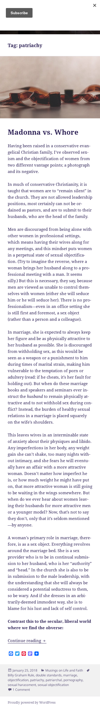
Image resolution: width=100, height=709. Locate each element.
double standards (49, 675)
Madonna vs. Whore (43, 132)
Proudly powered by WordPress (31, 702)
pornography (73, 680)
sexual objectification (53, 684)
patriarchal (54, 680)
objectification (18, 680)
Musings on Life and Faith (64, 670)
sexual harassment (22, 684)
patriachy (37, 680)
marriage (70, 675)
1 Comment (21, 689)
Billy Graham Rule (21, 675)
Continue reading (27, 640)
